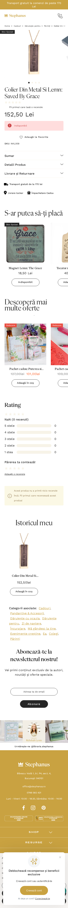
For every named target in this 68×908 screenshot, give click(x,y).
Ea (44, 633)
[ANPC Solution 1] (19, 818)
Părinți (15, 639)
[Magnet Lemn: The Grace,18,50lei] (25, 243)
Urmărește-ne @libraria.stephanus (34, 746)
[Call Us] (60, 15)
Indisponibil (25, 282)
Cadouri (44, 608)
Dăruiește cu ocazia (25, 618)
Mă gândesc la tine (42, 628)
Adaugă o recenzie (15, 474)
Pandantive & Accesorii (27, 613)
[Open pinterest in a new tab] (43, 807)
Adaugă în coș (25, 382)
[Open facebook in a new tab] (23, 807)
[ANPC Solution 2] (49, 818)
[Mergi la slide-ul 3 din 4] (35, 82)
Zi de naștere (31, 623)
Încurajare (17, 628)
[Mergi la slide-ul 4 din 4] (39, 82)
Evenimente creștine (25, 633)
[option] (25, 356)
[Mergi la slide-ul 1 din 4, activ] (29, 82)
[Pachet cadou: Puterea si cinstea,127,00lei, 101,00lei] (25, 344)
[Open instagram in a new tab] (33, 807)
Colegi (53, 633)
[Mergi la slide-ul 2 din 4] (32, 82)
